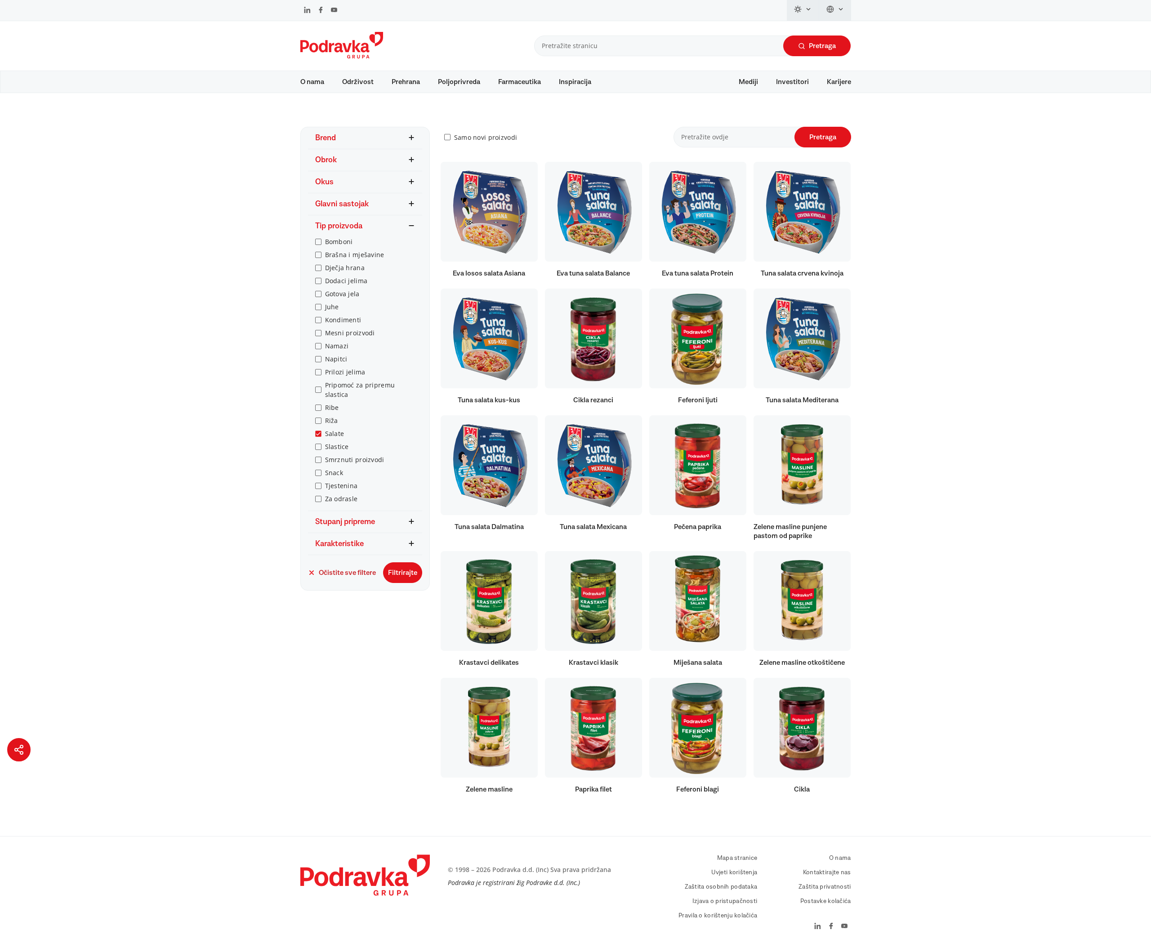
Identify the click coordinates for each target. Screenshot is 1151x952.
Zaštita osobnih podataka (721, 887)
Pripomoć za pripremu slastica (360, 390)
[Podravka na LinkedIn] (307, 10)
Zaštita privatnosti (825, 887)
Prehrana (406, 81)
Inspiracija (575, 81)
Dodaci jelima (346, 280)
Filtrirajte (402, 572)
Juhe (332, 307)
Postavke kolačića (825, 901)
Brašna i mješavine (354, 254)
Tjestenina (341, 485)
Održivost (358, 81)
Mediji (748, 81)
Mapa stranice (737, 858)
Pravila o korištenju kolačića (717, 915)
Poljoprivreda (459, 81)
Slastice (337, 446)
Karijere (839, 81)
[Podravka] (341, 56)
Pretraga (822, 45)
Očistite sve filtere (347, 572)
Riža (331, 420)
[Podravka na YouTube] (334, 10)
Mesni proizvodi (350, 333)
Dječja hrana (345, 267)
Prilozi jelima (345, 372)
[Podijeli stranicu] (19, 749)
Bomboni (339, 241)
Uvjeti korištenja (734, 872)
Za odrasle (341, 498)
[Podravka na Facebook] (321, 10)
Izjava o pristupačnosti (724, 901)
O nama (312, 81)
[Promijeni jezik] (835, 10)
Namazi (337, 346)
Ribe (332, 407)
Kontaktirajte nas (827, 872)
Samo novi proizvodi (485, 137)
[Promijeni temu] (803, 10)
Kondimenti (343, 320)
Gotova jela (342, 293)
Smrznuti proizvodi (354, 459)
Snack (334, 472)
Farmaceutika (519, 81)
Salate (334, 433)
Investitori (792, 81)
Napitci (336, 359)
